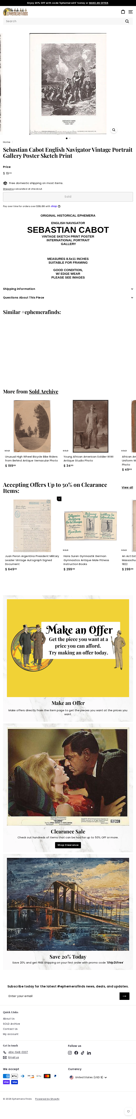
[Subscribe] (124, 996)
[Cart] (123, 12)
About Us (9, 1018)
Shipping (8, 188)
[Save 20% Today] (68, 904)
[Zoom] (113, 130)
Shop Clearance (68, 845)
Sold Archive (43, 391)
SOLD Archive (11, 1024)
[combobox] (68, 21)
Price (7, 167)
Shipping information (19, 289)
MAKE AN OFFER (98, 3)
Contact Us (10, 1029)
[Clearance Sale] (68, 776)
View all (127, 487)
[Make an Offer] (68, 648)
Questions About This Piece (23, 298)
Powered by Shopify (47, 1099)
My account (11, 1034)
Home (6, 142)
